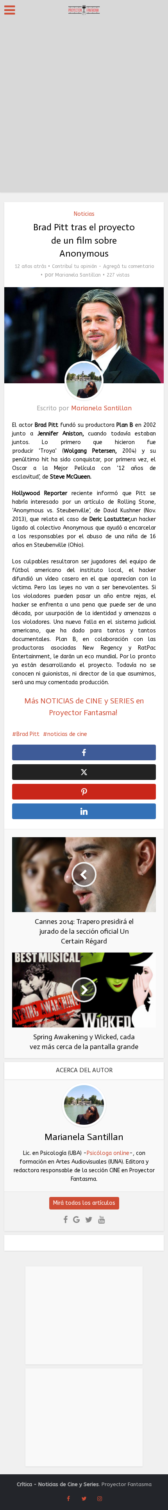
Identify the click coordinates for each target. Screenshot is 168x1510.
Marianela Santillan (78, 275)
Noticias (84, 214)
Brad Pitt (27, 734)
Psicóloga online (108, 1153)
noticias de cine (67, 734)
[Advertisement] (84, 108)
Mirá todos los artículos (84, 1203)
